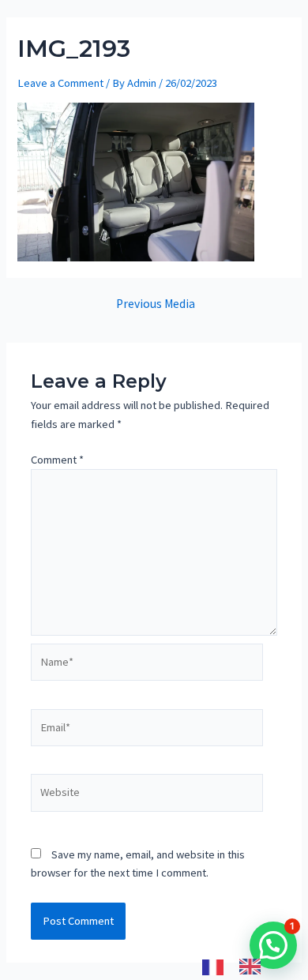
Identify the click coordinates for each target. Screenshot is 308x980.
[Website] (147, 796)
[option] (253, 966)
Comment (57, 459)
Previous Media (155, 304)
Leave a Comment (60, 83)
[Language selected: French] (239, 966)
